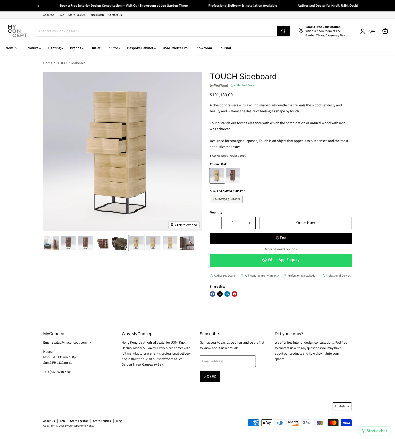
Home (47, 63)
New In (11, 48)
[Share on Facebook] (212, 294)
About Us (48, 15)
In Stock (113, 48)
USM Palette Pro (175, 48)
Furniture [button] (31, 48)
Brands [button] (76, 48)
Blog (119, 421)
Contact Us (115, 15)
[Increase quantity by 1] (250, 223)
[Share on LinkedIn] (227, 294)
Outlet (96, 48)
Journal (225, 48)
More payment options (281, 249)
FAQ (61, 15)
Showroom (203, 48)
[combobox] (156, 31)
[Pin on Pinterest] (234, 294)
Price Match (96, 15)
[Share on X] (220, 294)
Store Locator (79, 421)
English (340, 406)
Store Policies (76, 15)
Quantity (216, 212)
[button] (51, 243)
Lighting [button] (54, 48)
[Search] (283, 31)
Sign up (209, 376)
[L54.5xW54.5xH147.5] (227, 204)
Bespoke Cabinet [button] (140, 48)
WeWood (221, 85)
